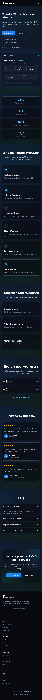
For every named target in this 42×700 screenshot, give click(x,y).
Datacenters (6, 630)
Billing (3, 668)
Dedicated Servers (7, 624)
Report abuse (6, 683)
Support (4, 664)
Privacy (4, 680)
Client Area (5, 655)
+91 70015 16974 (7, 608)
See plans (22, 33)
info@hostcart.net (19, 608)
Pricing (4, 621)
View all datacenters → (21, 397)
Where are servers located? (12, 531)
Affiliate (4, 658)
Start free (7, 33)
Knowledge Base (7, 661)
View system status (8, 612)
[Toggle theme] (34, 3)
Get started (15, 575)
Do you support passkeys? (12, 525)
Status (26, 694)
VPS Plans (5, 627)
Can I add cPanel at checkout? (13, 519)
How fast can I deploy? (11, 506)
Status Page (5, 646)
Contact (4, 643)
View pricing (29, 575)
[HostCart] (8, 3)
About (4, 640)
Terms (4, 677)
